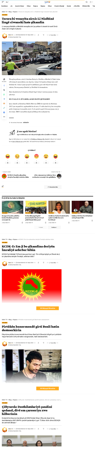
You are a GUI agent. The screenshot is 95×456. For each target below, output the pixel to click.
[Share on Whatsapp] (4, 94)
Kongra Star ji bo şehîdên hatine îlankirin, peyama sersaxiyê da (10, 218)
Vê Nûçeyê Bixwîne (47, 308)
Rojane (5, 14)
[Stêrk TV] (47, 2)
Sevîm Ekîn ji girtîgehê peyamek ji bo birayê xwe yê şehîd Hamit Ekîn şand (34, 218)
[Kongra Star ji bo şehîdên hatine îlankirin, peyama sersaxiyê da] (12, 207)
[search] (86, 2)
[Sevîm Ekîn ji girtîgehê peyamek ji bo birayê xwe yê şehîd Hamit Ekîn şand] (36, 207)
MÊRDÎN (26, 122)
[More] (4, 117)
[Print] (4, 112)
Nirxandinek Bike (53, 187)
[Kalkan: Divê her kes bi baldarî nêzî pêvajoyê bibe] (82, 207)
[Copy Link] (4, 108)
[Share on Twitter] (4, 90)
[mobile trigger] (3, 2)
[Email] (4, 103)
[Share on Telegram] (4, 99)
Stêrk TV (10, 34)
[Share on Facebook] (4, 85)
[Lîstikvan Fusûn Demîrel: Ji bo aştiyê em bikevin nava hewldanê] (59, 207)
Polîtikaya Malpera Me (38, 139)
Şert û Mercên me (17, 141)
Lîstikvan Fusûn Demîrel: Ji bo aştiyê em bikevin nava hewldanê (58, 218)
